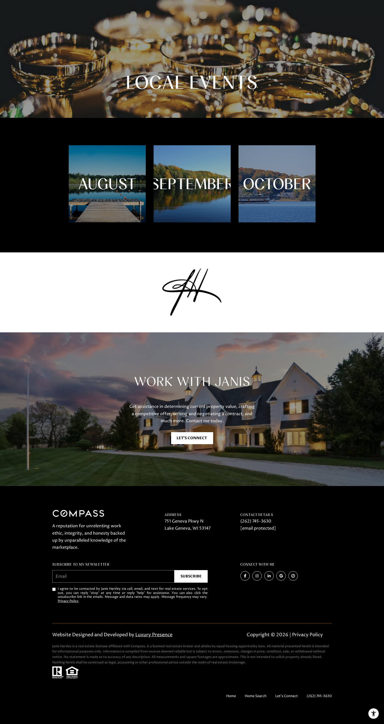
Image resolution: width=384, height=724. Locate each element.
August (107, 184)
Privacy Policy (68, 601)
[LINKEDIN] (269, 576)
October (277, 184)
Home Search (255, 696)
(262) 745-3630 (255, 521)
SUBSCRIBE (191, 576)
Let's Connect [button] (192, 438)
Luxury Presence (153, 635)
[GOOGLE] (281, 576)
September (192, 184)
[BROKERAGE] (293, 576)
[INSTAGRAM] (257, 576)
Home (231, 696)
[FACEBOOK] (245, 576)
